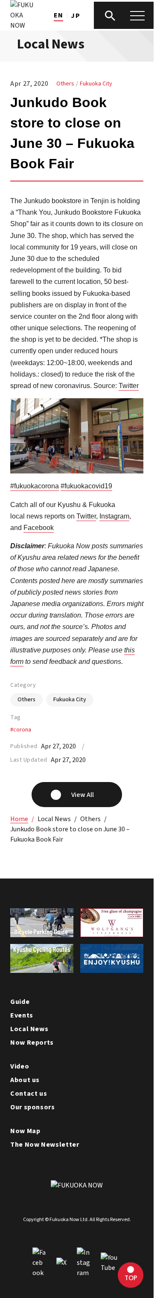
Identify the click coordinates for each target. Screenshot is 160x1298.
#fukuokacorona (34, 486)
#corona (20, 730)
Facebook (38, 527)
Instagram (114, 516)
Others (65, 83)
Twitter (129, 385)
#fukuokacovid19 (86, 486)
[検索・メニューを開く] (124, 15)
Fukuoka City (96, 83)
